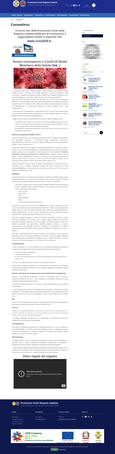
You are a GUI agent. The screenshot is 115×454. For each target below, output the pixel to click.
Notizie (19, 15)
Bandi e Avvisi (74, 15)
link (55, 65)
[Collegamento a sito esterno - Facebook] (72, 5)
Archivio (84, 69)
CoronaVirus (87, 36)
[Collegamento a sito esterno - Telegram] (79, 5)
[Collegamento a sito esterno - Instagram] (76, 5)
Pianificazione (50, 15)
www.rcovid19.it (39, 41)
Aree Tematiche (62, 15)
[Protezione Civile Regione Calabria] (19, 3)
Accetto (54, 449)
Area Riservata (84, 15)
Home (14, 15)
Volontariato (39, 15)
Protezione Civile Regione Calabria (42, 2)
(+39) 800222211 (40, 419)
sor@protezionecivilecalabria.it (67, 419)
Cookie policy (62, 449)
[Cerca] (93, 5)
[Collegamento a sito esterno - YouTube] (74, 5)
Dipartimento (28, 15)
